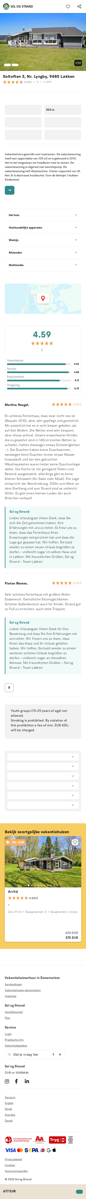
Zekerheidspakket (16, 1046)
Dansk (9, 1121)
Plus (7, 1018)
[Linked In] (29, 1081)
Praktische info (14, 1040)
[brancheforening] (18, 1143)
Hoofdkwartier (14, 1012)
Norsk (8, 1109)
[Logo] (16, 6)
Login (8, 1034)
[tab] (28, 885)
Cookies (10, 1165)
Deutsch (10, 1097)
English (9, 1103)
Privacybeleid (13, 1159)
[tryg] (58, 1143)
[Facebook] (19, 1081)
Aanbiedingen (13, 984)
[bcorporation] (71, 1143)
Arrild (13, 891)
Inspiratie (10, 996)
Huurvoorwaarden (16, 1171)
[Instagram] (9, 1081)
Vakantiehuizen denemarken (23, 990)
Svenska (10, 1115)
